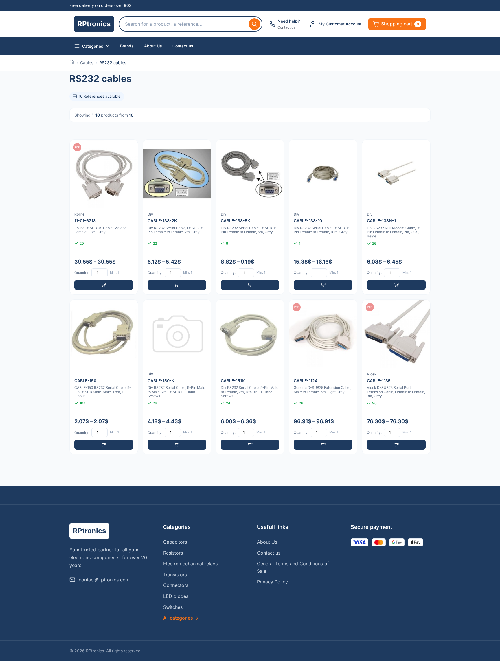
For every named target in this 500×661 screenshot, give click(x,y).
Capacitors (175, 542)
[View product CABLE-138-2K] (177, 217)
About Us (153, 45)
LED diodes (175, 596)
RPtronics (94, 24)
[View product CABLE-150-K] (177, 377)
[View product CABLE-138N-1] (396, 217)
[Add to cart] (103, 285)
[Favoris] (129, 147)
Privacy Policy (272, 582)
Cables (86, 62)
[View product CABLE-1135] (396, 377)
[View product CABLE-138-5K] (250, 217)
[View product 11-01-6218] (104, 217)
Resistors (173, 553)
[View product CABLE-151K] (250, 377)
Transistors (175, 574)
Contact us (182, 45)
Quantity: (81, 272)
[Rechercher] (254, 24)
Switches (173, 607)
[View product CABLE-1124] (323, 377)
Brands (127, 45)
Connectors (175, 585)
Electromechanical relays (190, 563)
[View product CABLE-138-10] (323, 217)
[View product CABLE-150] (104, 377)
